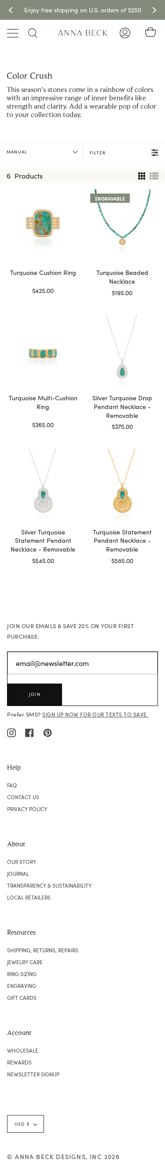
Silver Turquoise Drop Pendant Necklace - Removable (122, 407)
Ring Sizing (22, 973)
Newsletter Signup (33, 1074)
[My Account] (124, 33)
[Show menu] (13, 33)
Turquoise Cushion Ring (43, 272)
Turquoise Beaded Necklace (122, 276)
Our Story (21, 861)
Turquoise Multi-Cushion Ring (43, 402)
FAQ (12, 785)
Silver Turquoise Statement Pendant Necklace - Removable (43, 541)
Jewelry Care (25, 962)
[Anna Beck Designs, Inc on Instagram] (11, 732)
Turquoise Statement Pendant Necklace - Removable (122, 541)
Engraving (21, 985)
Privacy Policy (27, 808)
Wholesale (22, 1050)
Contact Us (23, 797)
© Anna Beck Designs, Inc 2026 (63, 1156)
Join (34, 694)
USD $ (22, 1124)
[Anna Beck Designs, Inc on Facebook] (29, 732)
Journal (18, 873)
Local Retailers (29, 897)
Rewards (19, 1062)
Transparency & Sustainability (49, 885)
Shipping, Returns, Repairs (42, 950)
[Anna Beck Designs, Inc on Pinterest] (47, 732)
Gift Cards (22, 997)
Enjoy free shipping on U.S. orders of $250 (82, 10)
